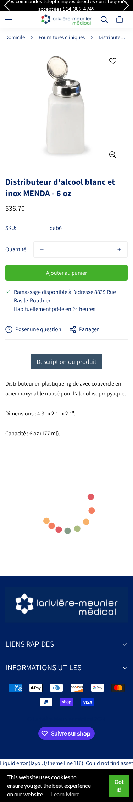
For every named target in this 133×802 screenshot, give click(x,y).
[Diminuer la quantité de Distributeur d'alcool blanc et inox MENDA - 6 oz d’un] (42, 249)
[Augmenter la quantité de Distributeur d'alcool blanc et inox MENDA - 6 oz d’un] (119, 249)
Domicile (15, 37)
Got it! (119, 786)
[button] (119, 19)
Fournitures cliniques (62, 37)
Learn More (65, 794)
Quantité (15, 249)
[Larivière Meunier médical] (66, 19)
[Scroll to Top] (120, 764)
